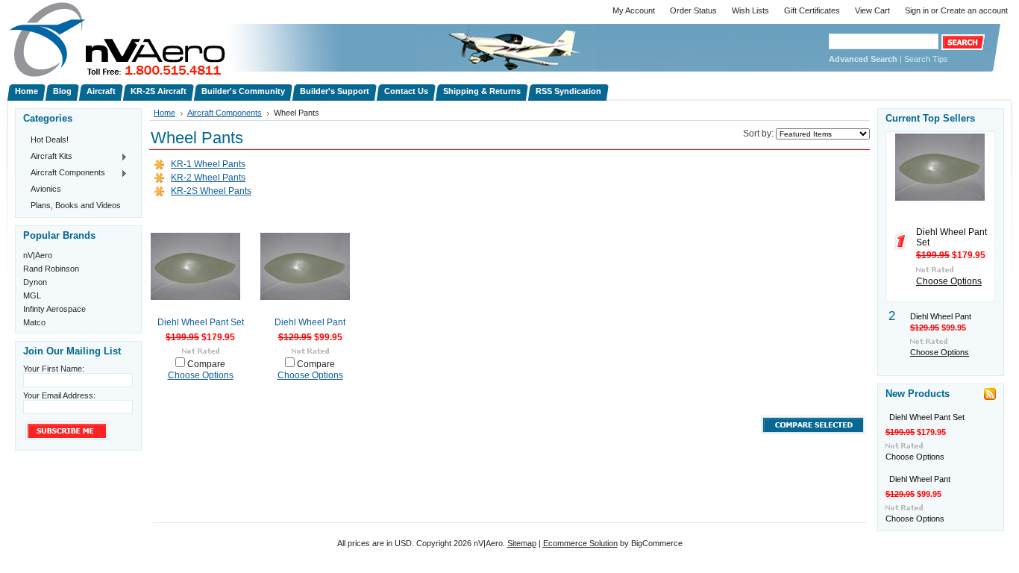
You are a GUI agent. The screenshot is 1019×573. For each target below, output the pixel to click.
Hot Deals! (50, 139)
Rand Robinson (51, 268)
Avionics (46, 188)
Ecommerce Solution (580, 543)
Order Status (693, 10)
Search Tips (926, 58)
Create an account (974, 10)
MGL (32, 295)
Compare (206, 364)
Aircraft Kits (47, 156)
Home (164, 112)
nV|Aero (37, 255)
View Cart (872, 10)
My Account (633, 10)
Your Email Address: (59, 395)
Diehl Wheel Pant (310, 322)
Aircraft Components (64, 173)
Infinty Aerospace (54, 308)
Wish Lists (750, 10)
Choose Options (200, 375)
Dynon (35, 282)
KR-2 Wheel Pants (208, 177)
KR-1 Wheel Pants (208, 164)
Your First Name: (53, 368)
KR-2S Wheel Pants (211, 191)
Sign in (917, 10)
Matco (34, 322)
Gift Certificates (812, 10)
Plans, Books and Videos (76, 205)
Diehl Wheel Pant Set (200, 322)
